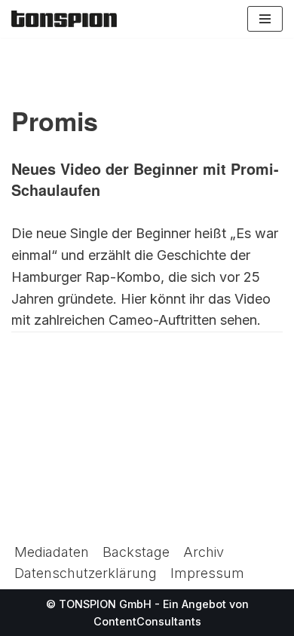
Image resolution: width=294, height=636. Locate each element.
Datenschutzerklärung (85, 573)
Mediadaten (51, 552)
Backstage (136, 552)
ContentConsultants (147, 621)
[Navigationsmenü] (265, 19)
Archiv (203, 552)
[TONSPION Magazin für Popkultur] (64, 19)
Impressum (207, 573)
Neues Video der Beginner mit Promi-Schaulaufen (145, 179)
